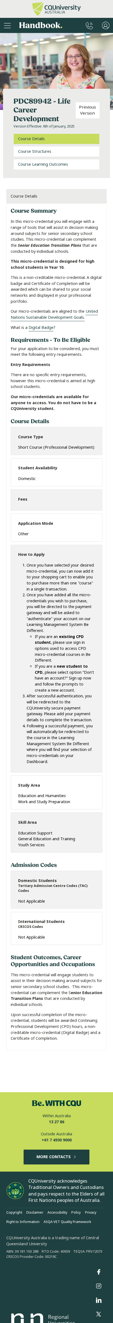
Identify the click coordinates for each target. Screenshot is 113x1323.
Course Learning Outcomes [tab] (43, 164)
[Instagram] (99, 1286)
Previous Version (87, 110)
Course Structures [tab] (34, 151)
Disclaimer (34, 1212)
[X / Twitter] (99, 1314)
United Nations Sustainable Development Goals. (54, 314)
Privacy (90, 1212)
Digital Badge (41, 328)
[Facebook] (99, 1272)
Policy (76, 1212)
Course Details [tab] (31, 139)
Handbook (41, 25)
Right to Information (22, 1221)
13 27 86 (56, 1122)
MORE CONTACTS (53, 1157)
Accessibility (57, 1212)
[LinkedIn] (99, 1300)
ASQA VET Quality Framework (67, 1221)
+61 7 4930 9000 (57, 1140)
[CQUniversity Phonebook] (89, 25)
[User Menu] (105, 25)
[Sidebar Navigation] (7, 25)
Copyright (14, 1212)
